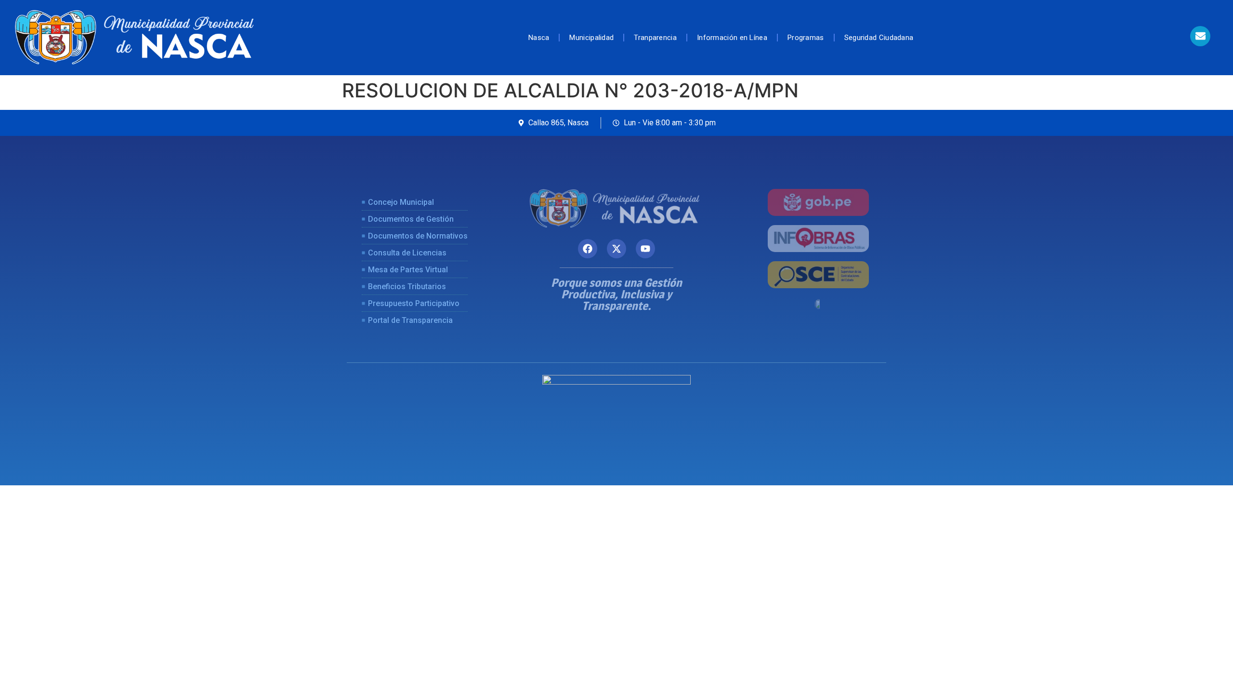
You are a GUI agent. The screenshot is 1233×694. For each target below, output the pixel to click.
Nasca (539, 37)
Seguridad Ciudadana (879, 37)
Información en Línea (732, 37)
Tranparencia (655, 37)
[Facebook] (587, 248)
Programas (805, 37)
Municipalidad (591, 37)
